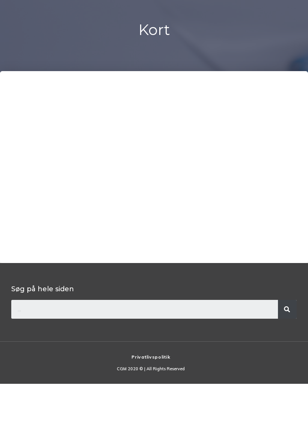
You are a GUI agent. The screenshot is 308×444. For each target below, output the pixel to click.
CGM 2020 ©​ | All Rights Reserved (151, 368)
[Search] (287, 309)
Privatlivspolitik (150, 357)
